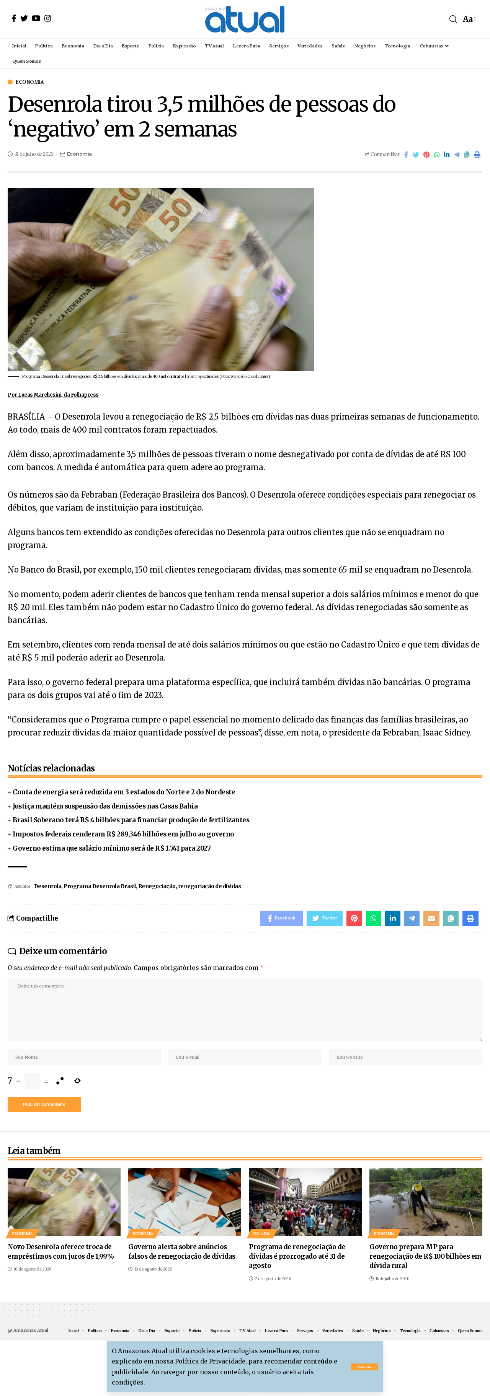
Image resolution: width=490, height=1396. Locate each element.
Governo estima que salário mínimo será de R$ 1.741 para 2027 (112, 848)
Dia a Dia (262, 1233)
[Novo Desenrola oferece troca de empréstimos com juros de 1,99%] (64, 1202)
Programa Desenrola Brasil (100, 886)
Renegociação (157, 886)
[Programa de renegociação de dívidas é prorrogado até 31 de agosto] (305, 1202)
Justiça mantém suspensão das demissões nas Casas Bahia (105, 806)
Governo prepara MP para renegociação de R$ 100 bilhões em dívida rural (425, 1256)
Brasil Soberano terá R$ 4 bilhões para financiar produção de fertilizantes (131, 820)
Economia (29, 82)
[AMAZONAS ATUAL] (244, 19)
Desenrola (48, 886)
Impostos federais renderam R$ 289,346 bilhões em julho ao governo (123, 834)
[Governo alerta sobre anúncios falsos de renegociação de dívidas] (184, 1202)
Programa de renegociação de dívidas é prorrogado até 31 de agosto (297, 1256)
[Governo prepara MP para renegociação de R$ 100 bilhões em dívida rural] (425, 1202)
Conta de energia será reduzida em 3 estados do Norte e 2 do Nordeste (124, 792)
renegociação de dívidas (209, 886)
